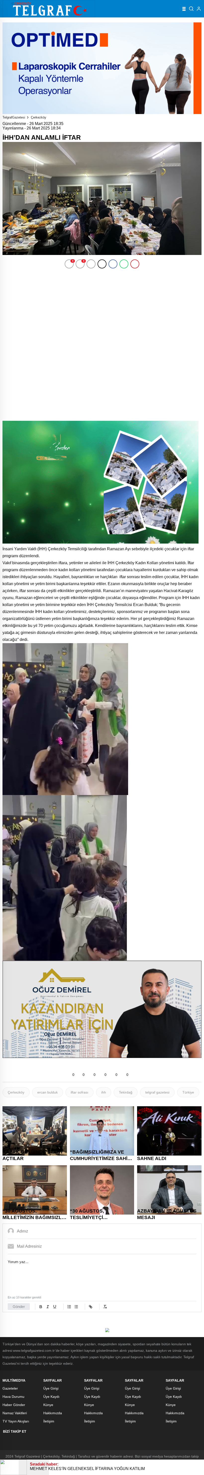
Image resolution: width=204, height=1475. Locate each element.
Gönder (19, 1306)
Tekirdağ (125, 1092)
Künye (48, 1405)
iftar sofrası (79, 1092)
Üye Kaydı (51, 1397)
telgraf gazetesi (157, 1092)
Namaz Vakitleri (14, 1413)
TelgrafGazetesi (13, 117)
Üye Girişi (50, 1388)
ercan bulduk (47, 1092)
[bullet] (76, 1307)
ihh (103, 1092)
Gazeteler (10, 1388)
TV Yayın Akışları (15, 1421)
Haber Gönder (13, 1405)
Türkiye (188, 1092)
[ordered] (69, 1307)
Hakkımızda (52, 1413)
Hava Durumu (13, 1397)
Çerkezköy (38, 117)
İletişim (48, 1421)
